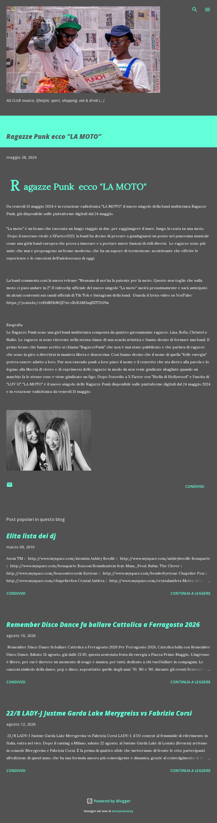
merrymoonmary (122, 811)
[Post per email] (9, 486)
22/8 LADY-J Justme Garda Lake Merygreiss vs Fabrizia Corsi (99, 713)
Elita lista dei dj (31, 535)
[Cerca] (195, 9)
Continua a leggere (190, 593)
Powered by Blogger (111, 800)
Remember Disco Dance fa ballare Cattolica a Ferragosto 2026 (103, 624)
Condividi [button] (194, 486)
